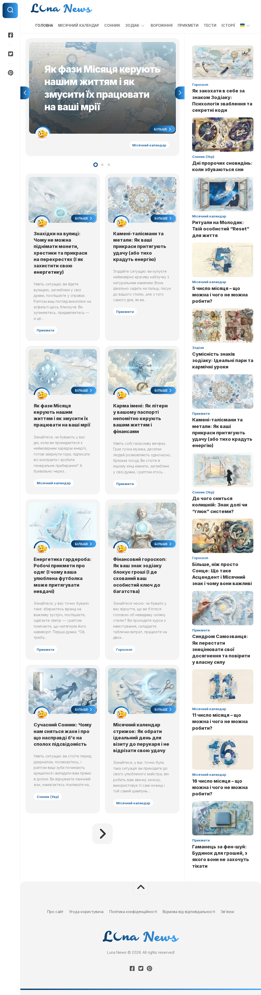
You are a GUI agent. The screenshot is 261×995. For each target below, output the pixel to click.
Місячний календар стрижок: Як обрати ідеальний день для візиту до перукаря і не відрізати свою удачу (141, 737)
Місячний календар (78, 25)
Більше (161, 129)
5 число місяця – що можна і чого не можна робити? (220, 295)
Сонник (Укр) (48, 797)
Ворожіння (162, 25)
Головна (44, 25)
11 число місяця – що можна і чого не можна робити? (220, 721)
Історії (228, 25)
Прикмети (188, 25)
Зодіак (132, 25)
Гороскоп (124, 649)
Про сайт (55, 911)
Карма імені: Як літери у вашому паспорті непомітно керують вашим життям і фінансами (140, 418)
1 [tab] (95, 164)
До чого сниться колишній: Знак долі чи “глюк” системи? (219, 505)
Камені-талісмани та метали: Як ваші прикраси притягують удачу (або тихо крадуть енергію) (139, 246)
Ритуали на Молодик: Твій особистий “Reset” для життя (220, 229)
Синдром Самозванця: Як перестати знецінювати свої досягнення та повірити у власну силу (221, 649)
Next (180, 93)
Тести (210, 25)
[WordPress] (10, 54)
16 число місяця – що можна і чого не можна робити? (220, 787)
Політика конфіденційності (133, 911)
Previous (25, 93)
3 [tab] (109, 164)
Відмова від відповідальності (189, 911)
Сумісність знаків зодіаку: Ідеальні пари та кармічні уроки (222, 360)
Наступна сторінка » (102, 834)
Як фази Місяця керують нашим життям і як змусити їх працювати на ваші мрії (99, 44)
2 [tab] (102, 164)
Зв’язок (227, 911)
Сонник (112, 25)
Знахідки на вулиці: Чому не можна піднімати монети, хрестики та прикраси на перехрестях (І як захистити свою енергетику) (60, 253)
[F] (10, 35)
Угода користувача (86, 911)
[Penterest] (10, 72)
